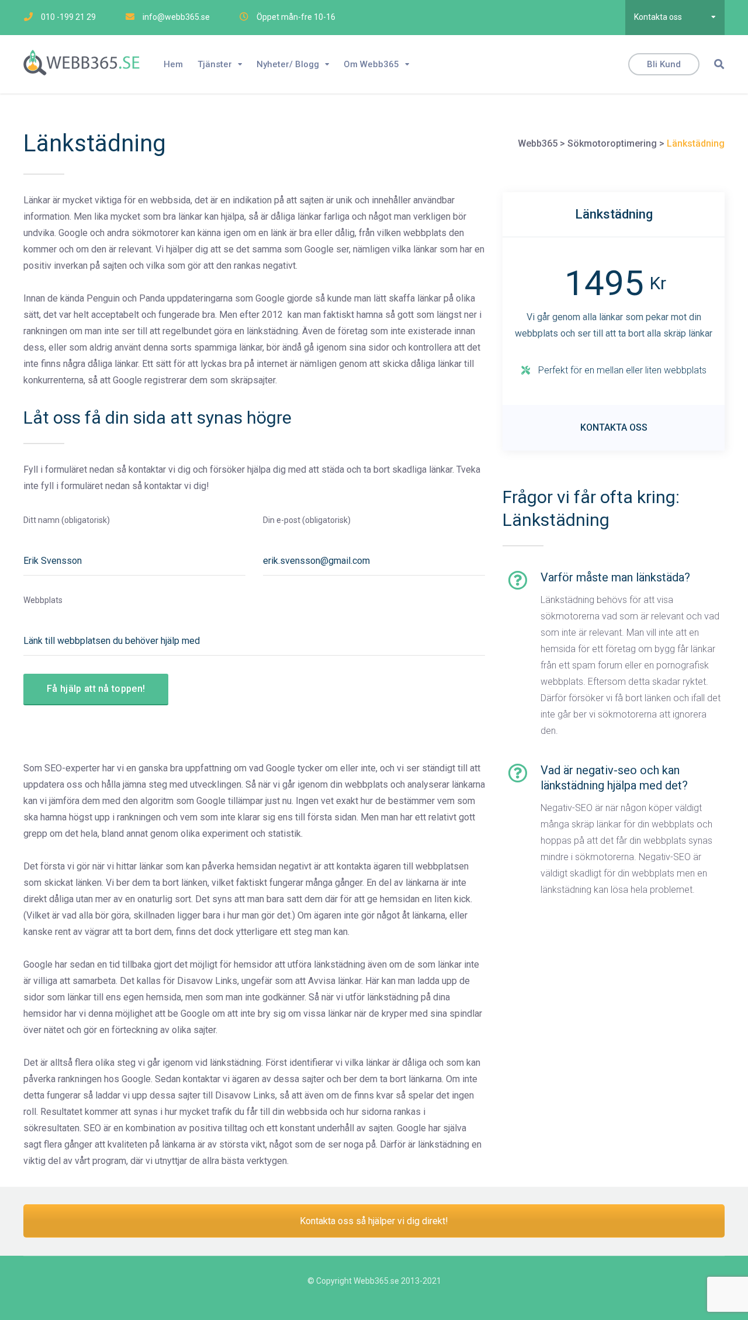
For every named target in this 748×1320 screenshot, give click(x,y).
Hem (173, 64)
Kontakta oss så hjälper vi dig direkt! (374, 1221)
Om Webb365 (371, 64)
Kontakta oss (658, 17)
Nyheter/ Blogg (288, 64)
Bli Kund (664, 64)
